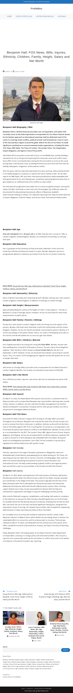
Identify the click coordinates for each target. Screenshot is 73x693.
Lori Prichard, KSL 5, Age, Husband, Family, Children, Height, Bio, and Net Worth (27, 668)
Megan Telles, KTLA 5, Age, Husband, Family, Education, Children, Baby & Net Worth (28, 666)
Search (5, 647)
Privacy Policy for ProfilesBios (12, 677)
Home (23, 688)
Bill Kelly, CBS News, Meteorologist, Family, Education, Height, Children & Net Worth (28, 660)
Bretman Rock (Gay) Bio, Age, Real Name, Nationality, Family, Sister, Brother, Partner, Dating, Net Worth (59, 628)
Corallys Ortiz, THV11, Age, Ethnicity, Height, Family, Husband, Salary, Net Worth (13, 630)
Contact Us (6, 674)
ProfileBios (36, 8)
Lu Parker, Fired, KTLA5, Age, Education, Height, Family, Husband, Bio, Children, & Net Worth (31, 664)
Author (7, 71)
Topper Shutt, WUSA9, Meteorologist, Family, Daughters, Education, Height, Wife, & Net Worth (31, 662)
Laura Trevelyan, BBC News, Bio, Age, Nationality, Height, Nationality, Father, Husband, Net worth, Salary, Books (36, 632)
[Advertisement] (36, 33)
